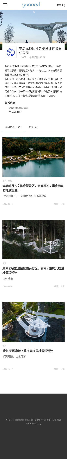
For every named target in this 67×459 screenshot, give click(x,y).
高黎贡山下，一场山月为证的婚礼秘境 (24, 196)
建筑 (4, 180)
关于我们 (9, 420)
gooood (32, 5)
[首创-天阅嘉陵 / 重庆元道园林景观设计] (33, 322)
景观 (10, 180)
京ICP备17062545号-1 (43, 420)
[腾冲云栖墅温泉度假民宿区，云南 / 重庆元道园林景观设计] (33, 239)
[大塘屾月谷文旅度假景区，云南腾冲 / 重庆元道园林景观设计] (33, 157)
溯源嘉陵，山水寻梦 (14, 356)
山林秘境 (7, 278)
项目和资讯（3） (14, 127)
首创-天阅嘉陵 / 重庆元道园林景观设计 (27, 351)
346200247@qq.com (18, 107)
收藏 (56, 204)
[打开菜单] (5, 5)
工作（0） (33, 127)
